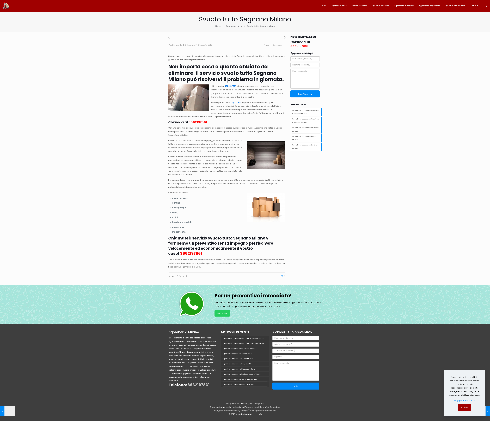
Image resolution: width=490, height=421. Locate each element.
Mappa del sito (233, 403)
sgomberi (236, 102)
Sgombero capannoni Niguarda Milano (239, 369)
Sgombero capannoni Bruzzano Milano (305, 129)
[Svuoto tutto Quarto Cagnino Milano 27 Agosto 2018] (7, 411)
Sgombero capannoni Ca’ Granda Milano (240, 379)
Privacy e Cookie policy (253, 403)
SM (186, 45)
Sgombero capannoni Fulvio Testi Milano (239, 384)
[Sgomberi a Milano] (6, 5)
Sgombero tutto (234, 26)
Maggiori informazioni (464, 400)
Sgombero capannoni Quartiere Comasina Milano (305, 121)
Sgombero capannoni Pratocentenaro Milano (242, 374)
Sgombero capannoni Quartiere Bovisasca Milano (305, 112)
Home (218, 26)
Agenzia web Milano (255, 407)
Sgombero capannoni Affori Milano (304, 138)
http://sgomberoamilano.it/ (227, 410)
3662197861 (230, 86)
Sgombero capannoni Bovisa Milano (304, 147)
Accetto (464, 407)
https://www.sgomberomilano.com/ (259, 410)
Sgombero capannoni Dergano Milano (239, 364)
